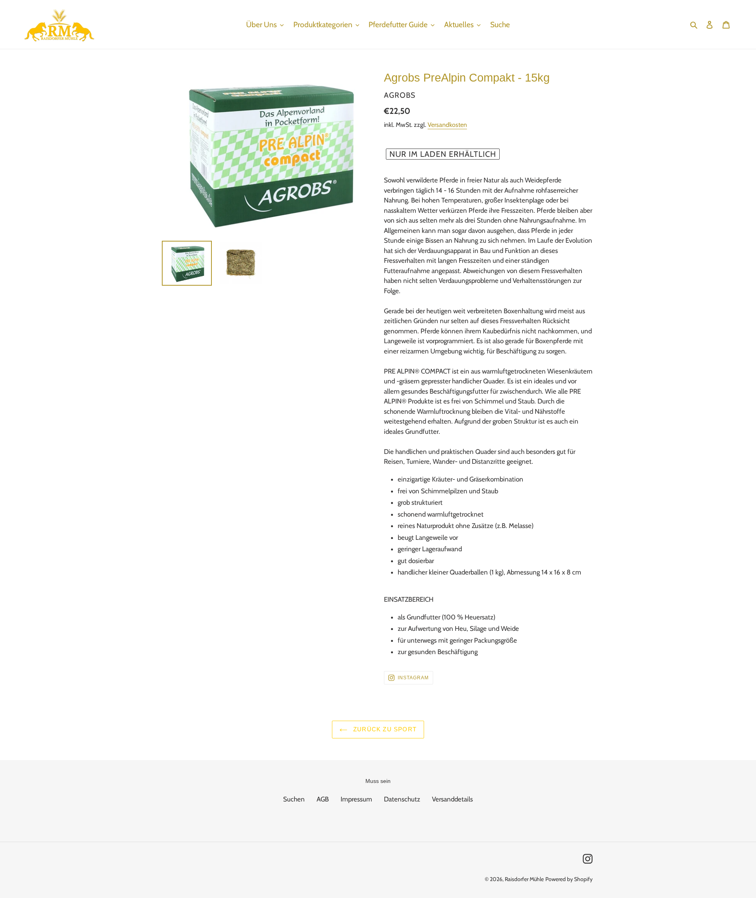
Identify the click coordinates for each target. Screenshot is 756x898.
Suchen (294, 799)
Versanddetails (452, 799)
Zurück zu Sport (384, 729)
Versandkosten (447, 124)
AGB (323, 799)
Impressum (356, 799)
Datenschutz (402, 799)
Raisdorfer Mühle (524, 879)
